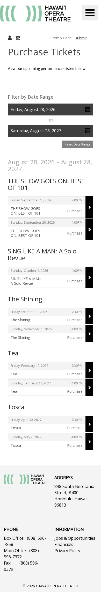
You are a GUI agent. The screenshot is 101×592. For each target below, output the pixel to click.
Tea (13, 353)
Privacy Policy (67, 550)
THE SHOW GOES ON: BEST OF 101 (46, 184)
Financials (63, 544)
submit (81, 37)
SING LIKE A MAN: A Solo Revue (42, 254)
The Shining (25, 299)
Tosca (16, 407)
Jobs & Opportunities (74, 538)
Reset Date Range (77, 144)
